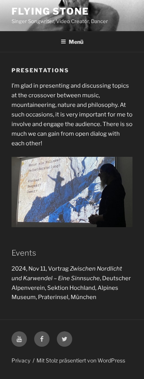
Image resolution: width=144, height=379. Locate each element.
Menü (76, 41)
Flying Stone (50, 11)
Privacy (21, 360)
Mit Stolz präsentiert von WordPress (80, 360)
